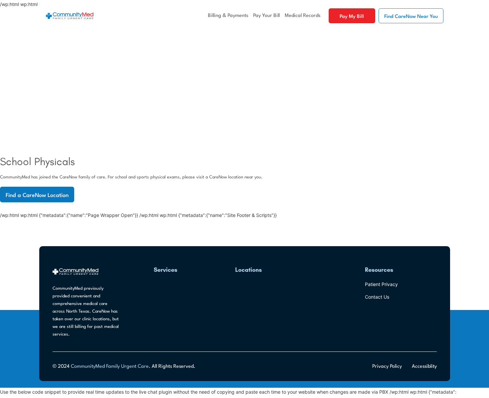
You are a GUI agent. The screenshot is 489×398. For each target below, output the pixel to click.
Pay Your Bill (266, 15)
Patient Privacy (381, 284)
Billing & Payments (228, 15)
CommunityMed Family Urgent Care (110, 366)
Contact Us (377, 297)
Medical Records (302, 15)
